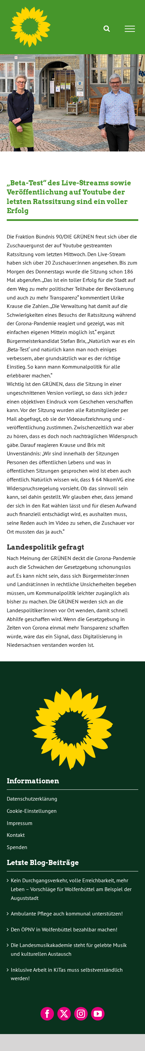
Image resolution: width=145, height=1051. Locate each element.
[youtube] (98, 1014)
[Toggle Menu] (130, 29)
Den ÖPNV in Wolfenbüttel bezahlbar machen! (64, 929)
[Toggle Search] (107, 28)
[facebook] (47, 1014)
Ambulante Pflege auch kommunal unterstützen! (67, 913)
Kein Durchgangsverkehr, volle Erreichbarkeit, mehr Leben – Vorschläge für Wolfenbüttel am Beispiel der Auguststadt (71, 889)
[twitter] (64, 1014)
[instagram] (81, 1014)
